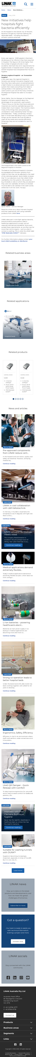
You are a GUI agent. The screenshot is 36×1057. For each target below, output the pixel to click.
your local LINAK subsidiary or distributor (16, 240)
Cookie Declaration (10, 1053)
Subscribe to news (18, 905)
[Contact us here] (31, 761)
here (18, 213)
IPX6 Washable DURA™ (10, 233)
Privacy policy (19, 1054)
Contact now (18, 941)
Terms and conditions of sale (18, 1056)
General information (24, 1053)
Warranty (27, 1054)
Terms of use (8, 1054)
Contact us (10, 1015)
